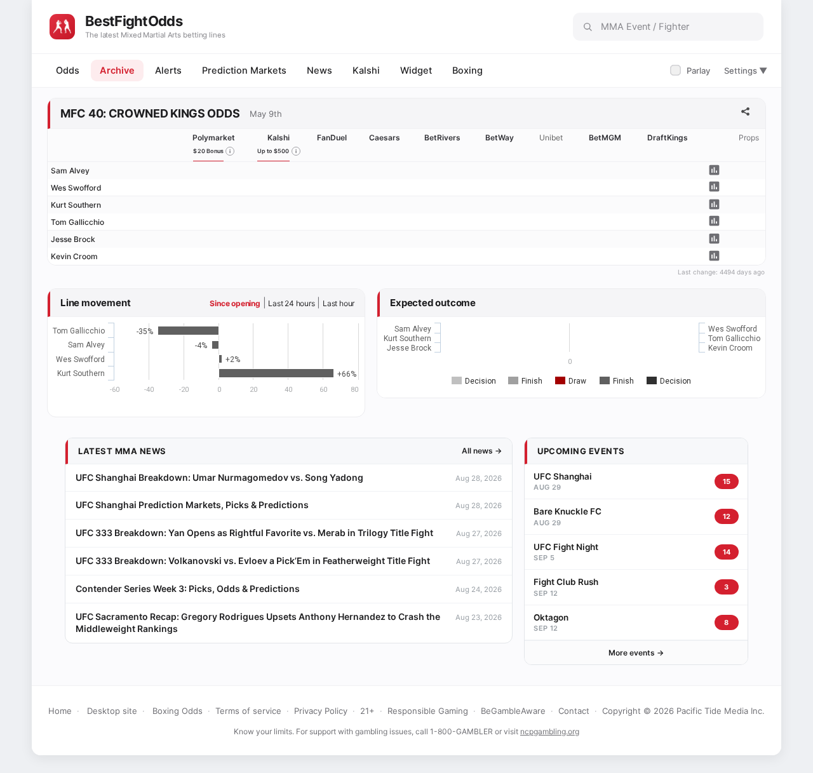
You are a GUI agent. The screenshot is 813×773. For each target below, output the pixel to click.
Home (60, 711)
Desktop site (112, 711)
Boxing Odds (177, 711)
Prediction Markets (244, 70)
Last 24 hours (291, 303)
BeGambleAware (513, 711)
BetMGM (605, 137)
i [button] (230, 151)
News (319, 70)
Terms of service (248, 711)
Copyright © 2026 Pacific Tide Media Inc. (683, 711)
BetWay (499, 137)
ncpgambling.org (549, 731)
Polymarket (213, 137)
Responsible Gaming (427, 711)
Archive (117, 70)
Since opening (235, 303)
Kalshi (366, 70)
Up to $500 (273, 150)
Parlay (691, 70)
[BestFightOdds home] (62, 26)
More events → (636, 652)
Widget (416, 70)
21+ (367, 711)
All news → (482, 450)
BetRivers (442, 137)
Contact (573, 711)
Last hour (338, 303)
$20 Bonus (208, 150)
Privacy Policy (320, 711)
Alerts (168, 70)
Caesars (384, 137)
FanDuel (332, 137)
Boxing (467, 70)
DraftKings (667, 137)
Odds (67, 70)
